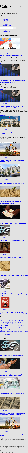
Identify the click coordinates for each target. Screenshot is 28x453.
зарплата (26, 331)
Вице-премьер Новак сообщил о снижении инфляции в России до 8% (12, 81)
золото (9, 332)
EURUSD (7, 320)
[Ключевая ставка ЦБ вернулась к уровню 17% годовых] (10, 127)
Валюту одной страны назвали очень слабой (13, 223)
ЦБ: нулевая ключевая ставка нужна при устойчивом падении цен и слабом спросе (12, 182)
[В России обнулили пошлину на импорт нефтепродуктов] (10, 155)
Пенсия (7, 330)
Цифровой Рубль (10, 331)
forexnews (19, 320)
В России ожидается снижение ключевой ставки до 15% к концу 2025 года (12, 107)
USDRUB (9, 322)
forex (13, 320)
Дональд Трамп (4, 325)
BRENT (2, 320)
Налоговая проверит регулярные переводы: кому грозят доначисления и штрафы (13, 374)
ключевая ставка (17, 332)
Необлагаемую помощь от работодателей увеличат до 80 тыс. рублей (12, 394)
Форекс (4, 23)
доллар (23, 331)
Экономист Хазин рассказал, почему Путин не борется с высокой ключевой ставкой (14, 54)
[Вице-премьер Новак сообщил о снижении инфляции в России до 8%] (10, 75)
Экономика (5, 24)
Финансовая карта (7, 25)
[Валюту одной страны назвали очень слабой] (10, 218)
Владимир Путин (11, 323)
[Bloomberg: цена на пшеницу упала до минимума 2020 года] (10, 196)
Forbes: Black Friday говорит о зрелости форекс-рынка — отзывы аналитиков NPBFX (13, 313)
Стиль (22, 330)
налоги (21, 332)
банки (18, 331)
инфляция (13, 332)
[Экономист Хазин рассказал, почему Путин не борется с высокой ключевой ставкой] (10, 48)
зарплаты (2, 332)
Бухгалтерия (5, 19)
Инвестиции (6, 20)
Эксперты (15, 331)
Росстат (15, 330)
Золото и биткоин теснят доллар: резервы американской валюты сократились (12, 413)
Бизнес (4, 18)
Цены (6, 331)
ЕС (8, 325)
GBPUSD (3, 322)
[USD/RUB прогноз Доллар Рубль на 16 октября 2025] (5, 252)
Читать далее (3, 63)
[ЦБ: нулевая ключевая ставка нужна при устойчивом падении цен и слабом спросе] (10, 177)
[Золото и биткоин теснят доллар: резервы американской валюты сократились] (10, 408)
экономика (8, 334)
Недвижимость (3, 330)
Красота (3, 327)
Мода (20, 327)
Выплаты (17, 323)
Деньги (24, 323)
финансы (2, 334)
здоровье (5, 332)
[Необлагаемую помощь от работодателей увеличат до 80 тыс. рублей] (10, 388)
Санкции (18, 330)
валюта (21, 331)
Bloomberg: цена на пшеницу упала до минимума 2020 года (10, 202)
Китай (24, 325)
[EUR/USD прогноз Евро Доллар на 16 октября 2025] (5, 289)
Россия (11, 330)
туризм (25, 332)
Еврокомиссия (12, 325)
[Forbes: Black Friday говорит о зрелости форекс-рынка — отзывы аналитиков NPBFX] (5, 307)
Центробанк (2, 331)
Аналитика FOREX (16, 322)
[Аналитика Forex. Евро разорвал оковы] (5, 235)
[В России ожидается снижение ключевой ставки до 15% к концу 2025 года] (10, 101)
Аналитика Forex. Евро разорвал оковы (12, 240)
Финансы (5, 21)
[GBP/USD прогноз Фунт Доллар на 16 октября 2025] (5, 270)
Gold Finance (11, 6)
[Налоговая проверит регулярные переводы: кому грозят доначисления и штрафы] (10, 368)
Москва (24, 327)
